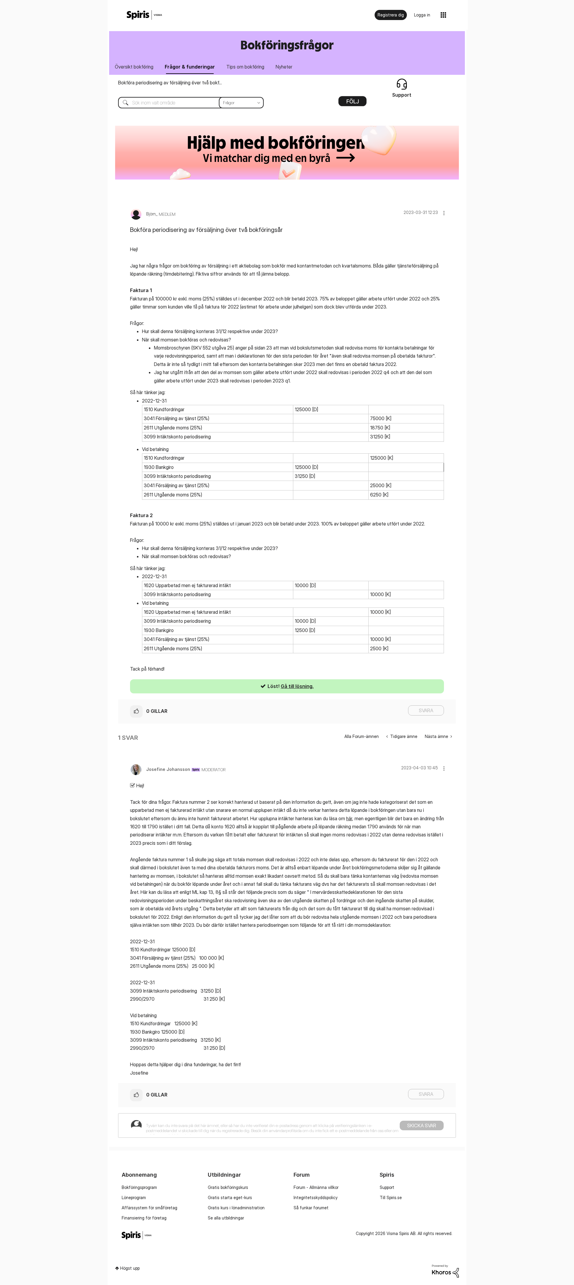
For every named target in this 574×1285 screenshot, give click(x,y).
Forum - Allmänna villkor (316, 1187)
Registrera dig (391, 14)
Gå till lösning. (297, 686)
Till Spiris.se (391, 1197)
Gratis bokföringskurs (228, 1187)
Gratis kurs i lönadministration (236, 1207)
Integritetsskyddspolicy (316, 1197)
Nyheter (284, 67)
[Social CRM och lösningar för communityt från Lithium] (445, 1270)
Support (387, 1187)
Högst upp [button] (130, 1268)
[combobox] (186, 102)
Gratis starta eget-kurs (230, 1197)
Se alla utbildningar (226, 1217)
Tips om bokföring (245, 67)
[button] (444, 213)
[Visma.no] (144, 15)
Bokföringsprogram (139, 1187)
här (349, 818)
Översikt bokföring (134, 67)
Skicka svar (421, 1125)
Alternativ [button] (352, 103)
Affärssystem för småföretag (149, 1207)
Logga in (422, 14)
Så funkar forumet (311, 1207)
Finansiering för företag (144, 1217)
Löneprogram (134, 1197)
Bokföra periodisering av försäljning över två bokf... (170, 83)
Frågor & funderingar (190, 67)
